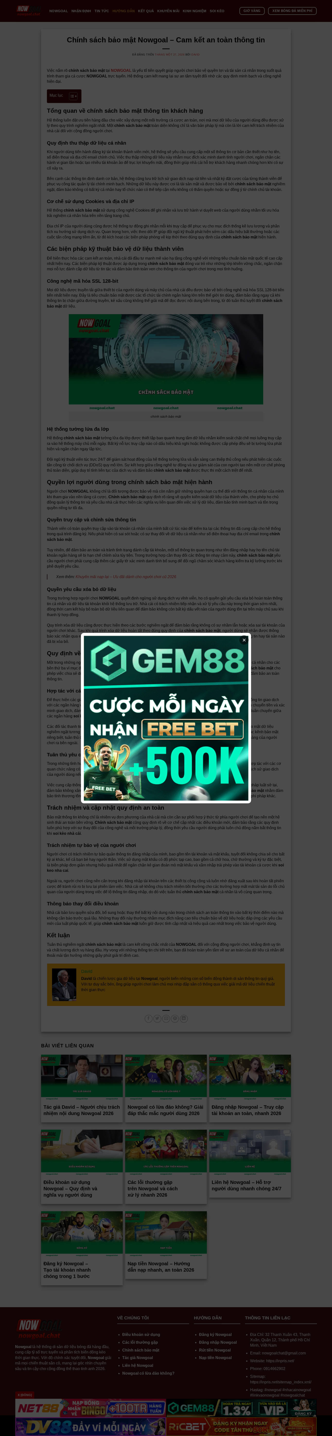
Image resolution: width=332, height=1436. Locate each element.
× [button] (244, 640)
